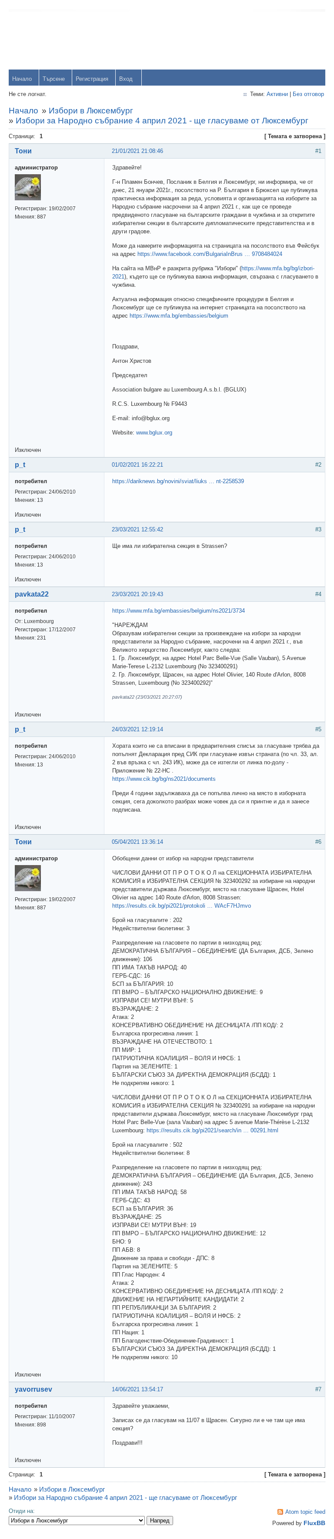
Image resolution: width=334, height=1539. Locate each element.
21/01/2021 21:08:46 (137, 151)
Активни (277, 94)
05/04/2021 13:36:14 (137, 842)
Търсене (54, 79)
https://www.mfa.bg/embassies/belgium (179, 315)
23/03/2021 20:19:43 (137, 594)
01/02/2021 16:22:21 (137, 464)
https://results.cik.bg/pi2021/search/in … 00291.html (212, 1130)
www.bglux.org (154, 432)
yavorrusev (33, 1389)
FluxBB (314, 1522)
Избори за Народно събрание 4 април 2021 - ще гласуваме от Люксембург (162, 120)
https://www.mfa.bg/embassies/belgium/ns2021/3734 (178, 610)
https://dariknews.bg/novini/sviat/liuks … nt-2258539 (178, 481)
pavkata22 (32, 594)
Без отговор (308, 94)
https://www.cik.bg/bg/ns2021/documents (164, 779)
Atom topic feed (305, 1512)
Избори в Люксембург (91, 110)
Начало (22, 79)
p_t (20, 464)
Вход (126, 79)
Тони (23, 151)
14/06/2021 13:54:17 (137, 1389)
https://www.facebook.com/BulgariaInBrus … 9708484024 (209, 254)
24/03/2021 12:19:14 (137, 729)
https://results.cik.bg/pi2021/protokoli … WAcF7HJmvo (181, 905)
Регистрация (92, 79)
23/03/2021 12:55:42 (137, 529)
